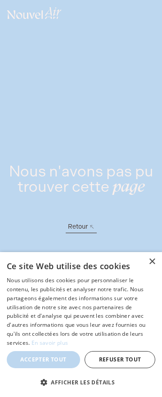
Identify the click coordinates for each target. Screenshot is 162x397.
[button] (81, 382)
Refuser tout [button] (120, 359)
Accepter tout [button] (43, 359)
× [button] (151, 261)
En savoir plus (50, 343)
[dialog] (81, 324)
